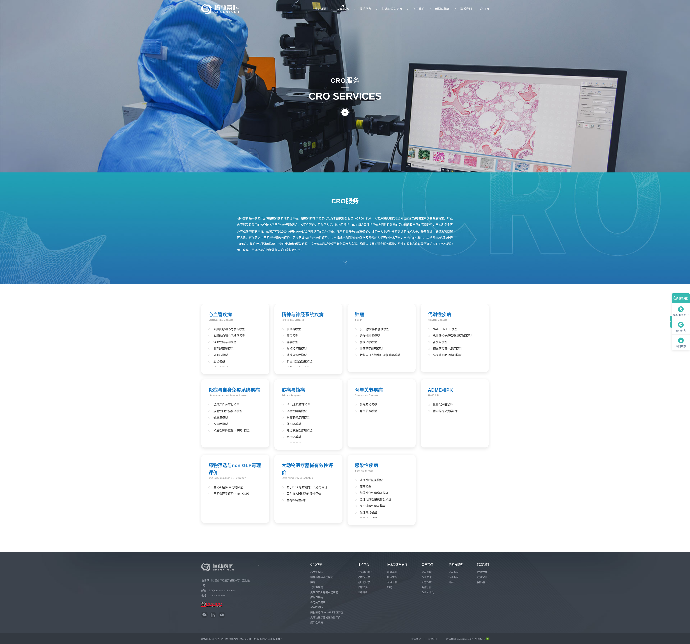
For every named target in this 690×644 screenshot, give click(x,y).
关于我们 (418, 8)
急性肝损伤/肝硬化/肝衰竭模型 (452, 335)
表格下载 (392, 582)
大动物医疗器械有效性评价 (325, 617)
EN (487, 9)
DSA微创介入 (365, 572)
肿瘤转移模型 (368, 342)
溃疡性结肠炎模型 (371, 480)
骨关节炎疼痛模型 (298, 417)
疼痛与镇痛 (293, 390)
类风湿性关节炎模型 (226, 404)
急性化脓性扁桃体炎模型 (375, 499)
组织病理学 (364, 582)
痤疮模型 (365, 486)
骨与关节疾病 (369, 390)
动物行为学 (364, 577)
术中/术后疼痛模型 (298, 404)
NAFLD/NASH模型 (445, 329)
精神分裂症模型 (297, 355)
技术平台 (365, 8)
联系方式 (482, 572)
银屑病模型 (220, 424)
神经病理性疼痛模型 (299, 430)
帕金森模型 (294, 329)
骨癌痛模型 (294, 436)
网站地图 (451, 639)
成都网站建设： (465, 639)
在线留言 (482, 577)
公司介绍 (427, 572)
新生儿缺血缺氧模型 (299, 361)
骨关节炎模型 (368, 411)
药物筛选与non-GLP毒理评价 (326, 612)
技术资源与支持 (392, 8)
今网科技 (480, 639)
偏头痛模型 (294, 424)
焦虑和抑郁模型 (297, 348)
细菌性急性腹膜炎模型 (374, 493)
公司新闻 (453, 572)
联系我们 (466, 8)
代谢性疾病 (439, 314)
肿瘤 (359, 314)
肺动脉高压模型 (223, 348)
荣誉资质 (427, 582)
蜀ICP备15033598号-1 (269, 639)
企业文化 (427, 577)
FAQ (389, 587)
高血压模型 (220, 355)
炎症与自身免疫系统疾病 (234, 390)
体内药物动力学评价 (446, 411)
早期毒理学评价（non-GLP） (232, 493)
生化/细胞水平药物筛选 (228, 487)
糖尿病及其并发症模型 (447, 348)
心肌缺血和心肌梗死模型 (229, 335)
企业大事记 (428, 592)
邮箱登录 (416, 639)
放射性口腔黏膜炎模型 (227, 411)
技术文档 (392, 577)
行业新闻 (453, 577)
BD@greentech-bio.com (222, 590)
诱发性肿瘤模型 (370, 335)
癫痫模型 (292, 342)
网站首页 (320, 8)
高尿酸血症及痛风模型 (447, 355)
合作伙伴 (427, 587)
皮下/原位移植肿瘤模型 (374, 329)
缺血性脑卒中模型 (224, 342)
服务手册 (392, 572)
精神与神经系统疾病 (303, 314)
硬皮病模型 (220, 417)
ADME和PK (440, 390)
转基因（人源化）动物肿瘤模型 (380, 355)
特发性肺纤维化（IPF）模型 (231, 430)
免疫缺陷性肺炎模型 (373, 505)
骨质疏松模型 (368, 404)
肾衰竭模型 (440, 342)
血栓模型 (219, 361)
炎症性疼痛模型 (297, 411)
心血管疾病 (220, 314)
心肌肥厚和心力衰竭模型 (229, 329)
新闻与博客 (442, 8)
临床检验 (363, 587)
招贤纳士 (482, 582)
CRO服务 (343, 8)
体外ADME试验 (443, 404)
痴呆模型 (292, 335)
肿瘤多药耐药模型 (371, 348)
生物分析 (363, 592)
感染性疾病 (366, 465)
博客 (451, 582)
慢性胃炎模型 (368, 512)
